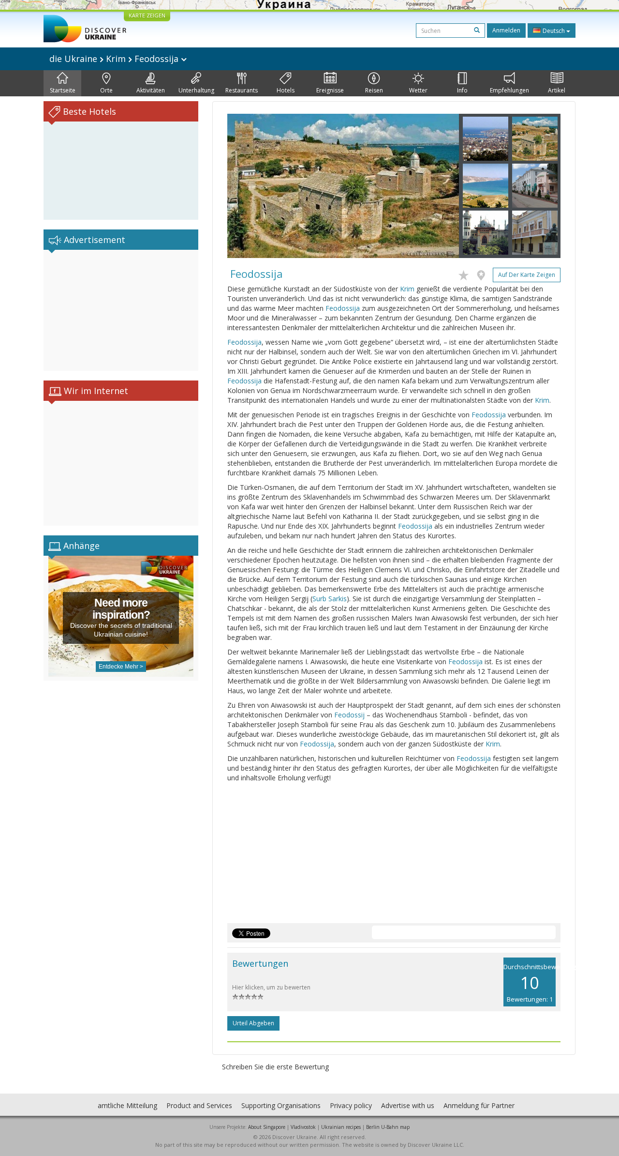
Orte (106, 90)
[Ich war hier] (483, 273)
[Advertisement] (120, 310)
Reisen (374, 90)
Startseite (62, 90)
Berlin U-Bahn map (388, 1127)
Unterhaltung (196, 90)
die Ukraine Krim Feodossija (115, 58)
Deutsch (553, 31)
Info (462, 90)
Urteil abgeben (253, 1023)
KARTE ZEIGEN (147, 15)
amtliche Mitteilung (127, 1105)
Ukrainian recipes (341, 1127)
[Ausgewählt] (466, 273)
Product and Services (199, 1105)
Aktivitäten (150, 90)
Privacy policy (351, 1105)
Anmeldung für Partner (479, 1105)
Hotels (286, 90)
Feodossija (342, 308)
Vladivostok (303, 1127)
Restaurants (241, 90)
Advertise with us (407, 1105)
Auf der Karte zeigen (526, 275)
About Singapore (266, 1127)
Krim (407, 288)
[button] (244, 186)
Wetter (418, 90)
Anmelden (506, 30)
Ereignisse (330, 90)
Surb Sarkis (329, 598)
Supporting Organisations (281, 1105)
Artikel (556, 90)
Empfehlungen (509, 90)
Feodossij (349, 714)
